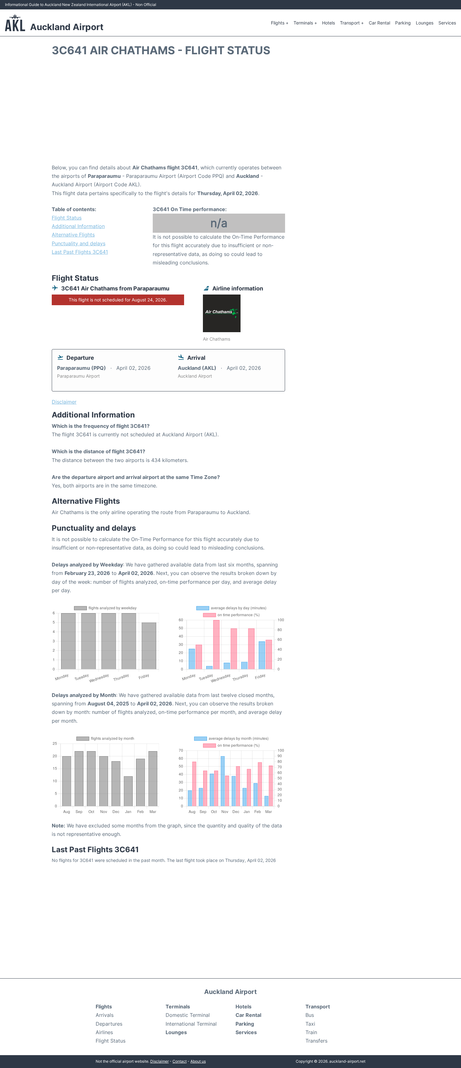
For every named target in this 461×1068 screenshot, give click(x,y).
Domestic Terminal (188, 1015)
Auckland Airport (66, 27)
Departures (109, 1024)
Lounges (424, 22)
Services (447, 22)
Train (311, 1032)
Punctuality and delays (78, 243)
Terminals (178, 1006)
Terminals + (305, 22)
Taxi (310, 1024)
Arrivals (105, 1015)
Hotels (328, 22)
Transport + (352, 22)
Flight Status (67, 218)
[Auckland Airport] (15, 22)
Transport (317, 1006)
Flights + (280, 22)
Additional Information (78, 226)
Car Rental (379, 22)
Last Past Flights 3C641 (80, 252)
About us (198, 1061)
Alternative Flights (73, 234)
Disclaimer (159, 1061)
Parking (403, 22)
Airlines (104, 1032)
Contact (179, 1061)
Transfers (316, 1041)
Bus (309, 1015)
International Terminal (191, 1024)
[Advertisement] (230, 113)
